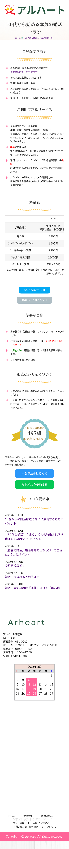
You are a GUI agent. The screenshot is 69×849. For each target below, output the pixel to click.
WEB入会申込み (41, 823)
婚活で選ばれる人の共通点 (22, 576)
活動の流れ (46, 816)
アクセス (51, 827)
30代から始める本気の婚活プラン (30, 819)
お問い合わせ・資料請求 (25, 827)
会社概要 (27, 816)
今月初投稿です (15, 565)
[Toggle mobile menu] (65, 5)
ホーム (11, 816)
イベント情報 (17, 823)
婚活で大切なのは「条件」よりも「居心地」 (34, 588)
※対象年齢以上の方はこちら (24, 72)
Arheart (30, 836)
